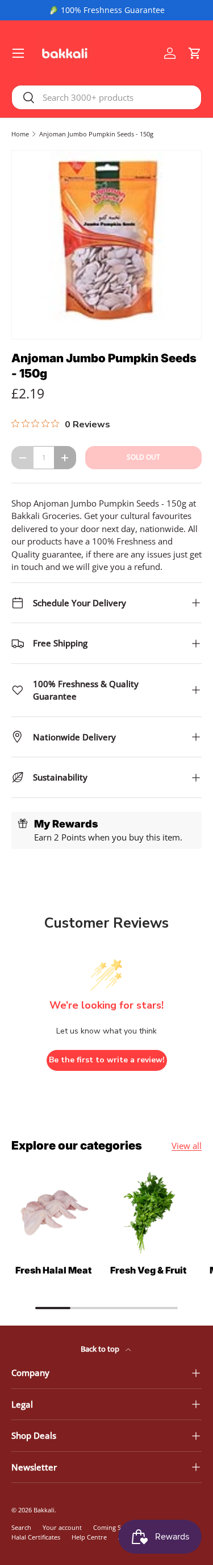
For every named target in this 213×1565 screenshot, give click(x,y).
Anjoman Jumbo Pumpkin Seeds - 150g (96, 134)
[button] (194, 53)
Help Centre (89, 1537)
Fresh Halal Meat (53, 1270)
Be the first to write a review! (107, 1059)
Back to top (101, 1349)
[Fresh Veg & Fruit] (148, 1213)
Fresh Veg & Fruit (148, 1270)
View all (187, 1145)
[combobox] (106, 97)
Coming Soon (113, 1527)
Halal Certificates (35, 1537)
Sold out (143, 457)
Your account (62, 1527)
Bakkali (44, 1510)
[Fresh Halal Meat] (53, 1213)
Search (21, 1527)
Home (20, 134)
